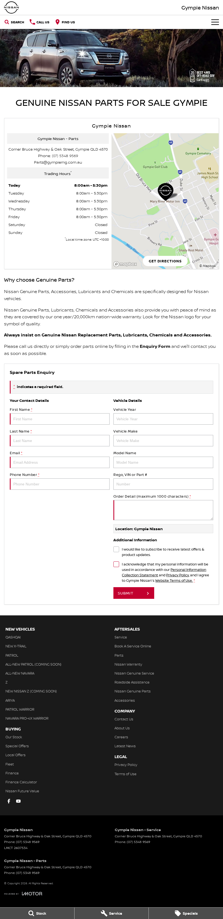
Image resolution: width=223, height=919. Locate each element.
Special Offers (17, 745)
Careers (121, 736)
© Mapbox (207, 265)
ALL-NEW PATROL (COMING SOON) (33, 664)
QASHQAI (13, 637)
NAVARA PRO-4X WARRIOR (26, 718)
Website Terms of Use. (174, 580)
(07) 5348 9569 (65, 155)
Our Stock (13, 736)
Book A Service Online (132, 646)
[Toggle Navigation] (215, 22)
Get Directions (165, 261)
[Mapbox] (126, 264)
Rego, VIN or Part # (130, 474)
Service (120, 637)
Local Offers (15, 754)
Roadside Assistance (132, 682)
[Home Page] (11, 7)
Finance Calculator (21, 782)
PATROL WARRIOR (19, 709)
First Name (21, 409)
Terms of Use (125, 773)
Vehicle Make (125, 431)
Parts (118, 655)
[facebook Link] (8, 801)
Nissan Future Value (22, 790)
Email (16, 452)
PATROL (11, 655)
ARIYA (10, 700)
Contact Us (123, 719)
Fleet (9, 764)
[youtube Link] (18, 801)
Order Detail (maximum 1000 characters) (152, 496)
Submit (126, 593)
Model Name (124, 452)
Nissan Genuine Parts (132, 691)
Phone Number (24, 474)
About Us (122, 728)
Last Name (21, 431)
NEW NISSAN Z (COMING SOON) (31, 691)
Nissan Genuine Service (134, 673)
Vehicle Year (124, 409)
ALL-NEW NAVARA (19, 673)
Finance (12, 773)
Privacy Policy (177, 575)
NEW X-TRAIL (15, 646)
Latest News (125, 745)
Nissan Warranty (128, 664)
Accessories (124, 700)
